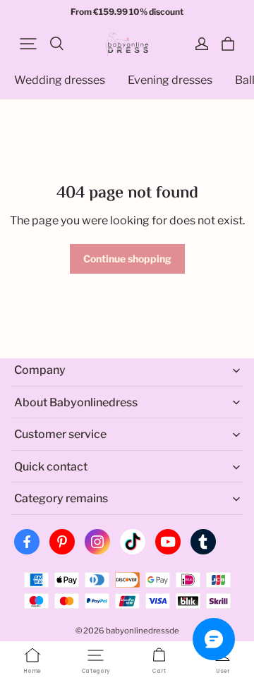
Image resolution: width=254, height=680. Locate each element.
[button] (28, 44)
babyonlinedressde (142, 631)
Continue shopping (127, 259)
